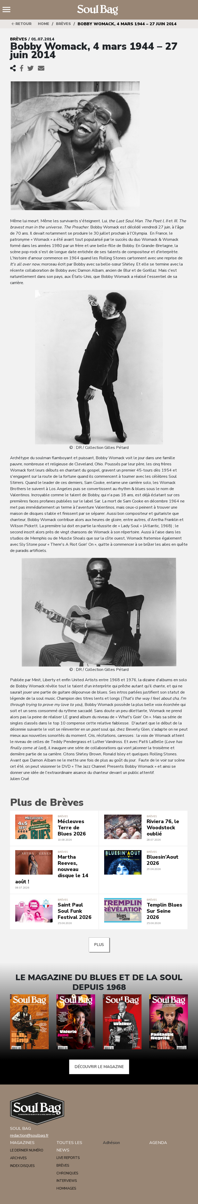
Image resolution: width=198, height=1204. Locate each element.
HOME (43, 23)
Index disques (22, 1166)
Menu (8, 10)
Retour (22, 23)
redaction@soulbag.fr (29, 1135)
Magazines (22, 1143)
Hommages (66, 1188)
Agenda (158, 1143)
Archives (18, 1158)
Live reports (68, 1158)
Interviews (66, 1181)
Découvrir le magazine (99, 1066)
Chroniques (67, 1173)
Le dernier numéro (26, 1150)
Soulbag (99, 10)
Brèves (63, 23)
